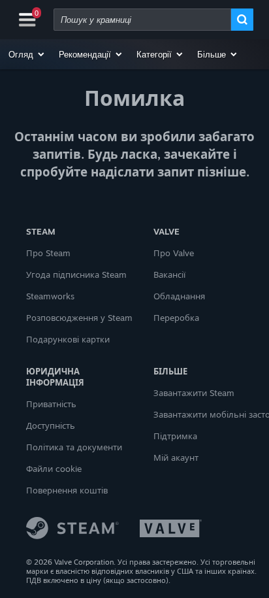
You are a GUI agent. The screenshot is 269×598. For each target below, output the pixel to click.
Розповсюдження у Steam (79, 317)
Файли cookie (54, 468)
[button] (27, 54)
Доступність (50, 425)
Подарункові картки (68, 339)
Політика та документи (74, 447)
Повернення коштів (67, 490)
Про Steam (48, 253)
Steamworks (50, 296)
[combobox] (142, 19)
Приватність (51, 404)
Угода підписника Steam (76, 274)
